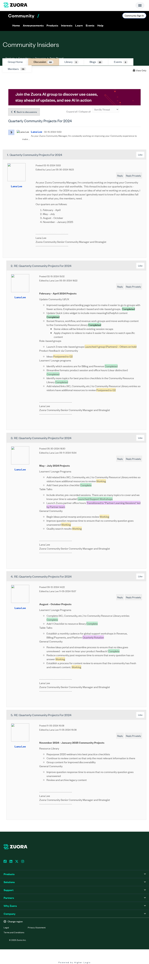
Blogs (95, 62)
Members (16, 69)
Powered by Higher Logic (75, 962)
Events (120, 62)
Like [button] (140, 154)
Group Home (24, 58)
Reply (120, 175)
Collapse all (85, 111)
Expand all (72, 111)
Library (71, 62)
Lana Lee (16, 186)
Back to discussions (26, 112)
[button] (33, 25)
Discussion (40, 58)
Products (10, 58)
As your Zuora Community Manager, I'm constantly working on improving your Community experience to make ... (79, 137)
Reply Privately (133, 175)
